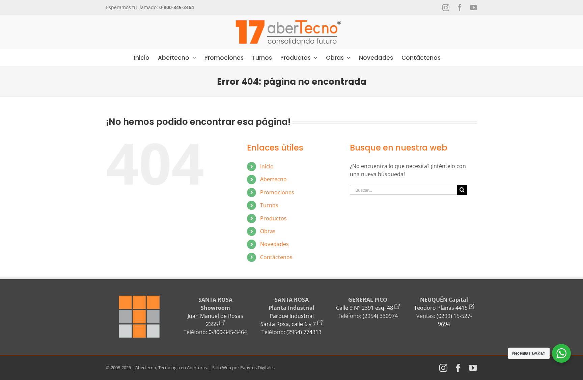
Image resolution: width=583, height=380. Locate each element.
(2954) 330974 (380, 316)
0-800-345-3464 (228, 332)
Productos (273, 218)
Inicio (267, 166)
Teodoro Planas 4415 (441, 307)
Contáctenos (276, 257)
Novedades (274, 244)
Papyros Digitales (257, 367)
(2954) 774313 (304, 332)
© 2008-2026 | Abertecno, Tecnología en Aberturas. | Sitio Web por (173, 367)
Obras (268, 231)
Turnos (269, 205)
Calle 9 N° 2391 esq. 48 (365, 307)
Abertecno (273, 179)
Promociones (277, 192)
